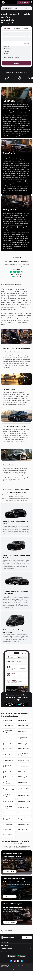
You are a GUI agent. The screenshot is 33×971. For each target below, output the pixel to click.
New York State (9, 725)
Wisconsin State (9, 789)
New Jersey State (25, 749)
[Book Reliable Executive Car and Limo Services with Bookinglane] (3, 2)
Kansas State (8, 834)
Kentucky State (24, 772)
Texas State (8, 772)
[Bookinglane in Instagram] (15, 961)
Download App (24, 2)
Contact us (26, 937)
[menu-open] (31, 2)
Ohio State (23, 721)
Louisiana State (9, 744)
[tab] (7, 8)
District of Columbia (7, 782)
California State (24, 760)
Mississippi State (24, 777)
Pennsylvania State (8, 807)
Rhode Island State (8, 795)
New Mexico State (10, 777)
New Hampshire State (9, 766)
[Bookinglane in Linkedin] (22, 961)
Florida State (23, 731)
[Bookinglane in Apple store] (11, 956)
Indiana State (24, 725)
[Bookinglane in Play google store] (21, 956)
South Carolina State (24, 754)
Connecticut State (23, 738)
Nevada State (8, 721)
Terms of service (16, 966)
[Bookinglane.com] (16, 258)
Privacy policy (25, 966)
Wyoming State (24, 744)
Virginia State (8, 829)
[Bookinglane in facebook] (11, 961)
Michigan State (9, 749)
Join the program (10, 922)
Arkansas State (9, 738)
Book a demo (10, 871)
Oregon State (24, 766)
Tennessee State (25, 813)
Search (16, 63)
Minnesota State (25, 801)
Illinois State (8, 813)
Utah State (8, 754)
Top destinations (6, 949)
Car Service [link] (8, 930)
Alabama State (9, 824)
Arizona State (24, 829)
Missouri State (24, 782)
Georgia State (9, 801)
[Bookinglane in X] (18, 961)
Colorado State (24, 824)
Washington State (8, 818)
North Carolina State (24, 789)
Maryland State (24, 807)
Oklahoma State (25, 796)
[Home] (2, 931)
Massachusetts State (24, 818)
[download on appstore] (10, 704)
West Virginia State (8, 731)
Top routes (4, 952)
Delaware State (9, 760)
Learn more (9, 897)
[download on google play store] (22, 704)
